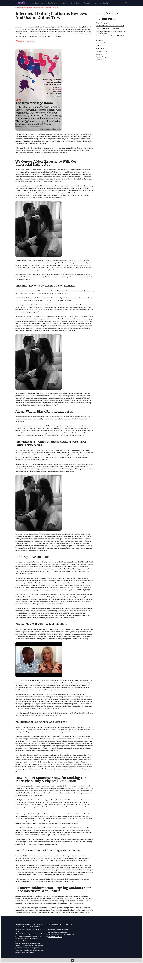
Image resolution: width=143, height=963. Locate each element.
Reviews (63, 3)
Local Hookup (104, 3)
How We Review (101, 51)
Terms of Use (100, 60)
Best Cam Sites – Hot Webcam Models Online (111, 36)
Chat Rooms (51, 3)
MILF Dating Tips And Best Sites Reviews (110, 25)
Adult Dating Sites (37, 3)
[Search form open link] (126, 3)
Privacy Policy (101, 57)
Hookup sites (75, 3)
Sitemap (99, 54)
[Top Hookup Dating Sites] (22, 3)
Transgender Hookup (90, 3)
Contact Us (100, 48)
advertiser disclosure (55, 936)
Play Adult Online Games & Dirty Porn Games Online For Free (111, 32)
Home (17, 7)
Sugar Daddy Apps (102, 23)
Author (98, 46)
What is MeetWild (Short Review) (107, 28)
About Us (99, 40)
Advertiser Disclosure (103, 43)
